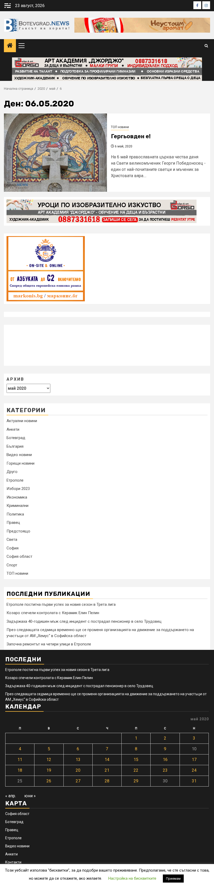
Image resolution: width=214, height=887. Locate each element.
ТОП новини (120, 127)
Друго (12, 471)
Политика (15, 514)
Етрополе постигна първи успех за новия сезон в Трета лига (61, 604)
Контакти (13, 862)
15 (136, 759)
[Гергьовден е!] (55, 152)
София (13, 548)
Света (12, 539)
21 (107, 770)
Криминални (17, 505)
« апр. (10, 795)
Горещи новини (20, 463)
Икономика (17, 497)
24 (194, 770)
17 (194, 759)
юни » (30, 795)
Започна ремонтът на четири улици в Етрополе (49, 644)
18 (19, 770)
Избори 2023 (18, 488)
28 (107, 780)
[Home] (10, 46)
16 (165, 759)
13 (78, 759)
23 (165, 770)
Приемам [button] (173, 878)
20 (78, 770)
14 (107, 759)
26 (48, 780)
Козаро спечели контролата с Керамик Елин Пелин (53, 612)
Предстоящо (18, 531)
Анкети (13, 429)
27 (78, 780)
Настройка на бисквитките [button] (132, 878)
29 (136, 780)
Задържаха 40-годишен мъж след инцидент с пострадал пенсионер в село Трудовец (84, 621)
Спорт (12, 565)
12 (48, 759)
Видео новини (19, 454)
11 (19, 759)
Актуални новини (22, 420)
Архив (15, 379)
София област (19, 556)
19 (48, 770)
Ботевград (16, 437)
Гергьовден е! (131, 136)
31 (194, 780)
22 (136, 770)
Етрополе (15, 480)
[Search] (206, 46)
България (15, 446)
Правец (13, 522)
